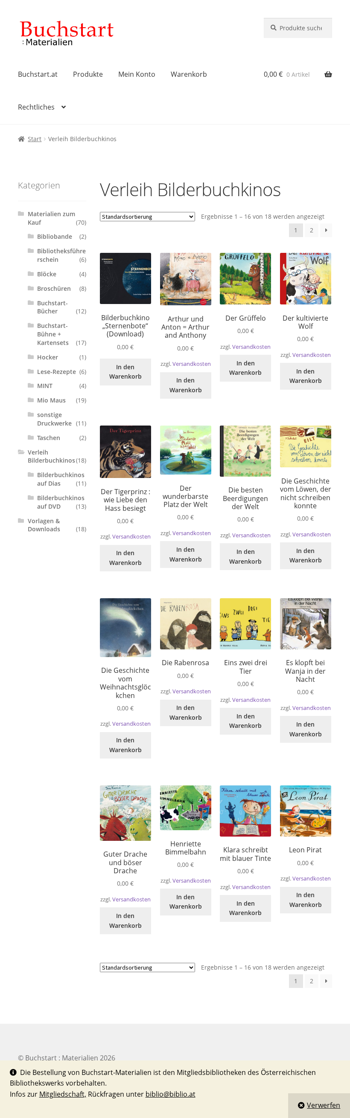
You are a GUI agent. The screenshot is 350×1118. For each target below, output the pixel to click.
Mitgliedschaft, (62, 1094)
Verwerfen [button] (323, 1105)
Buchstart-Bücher (52, 307)
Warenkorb (189, 74)
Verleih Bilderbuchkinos (51, 456)
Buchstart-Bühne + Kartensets (53, 334)
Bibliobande (54, 236)
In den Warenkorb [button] (125, 372)
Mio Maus (51, 400)
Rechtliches (36, 107)
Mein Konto (136, 74)
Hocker (47, 357)
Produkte (88, 74)
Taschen (48, 438)
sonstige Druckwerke (54, 419)
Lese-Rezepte (56, 372)
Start (34, 139)
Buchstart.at (38, 74)
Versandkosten (191, 364)
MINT (44, 386)
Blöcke (46, 274)
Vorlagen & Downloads (44, 525)
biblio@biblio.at (170, 1094)
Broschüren (54, 288)
